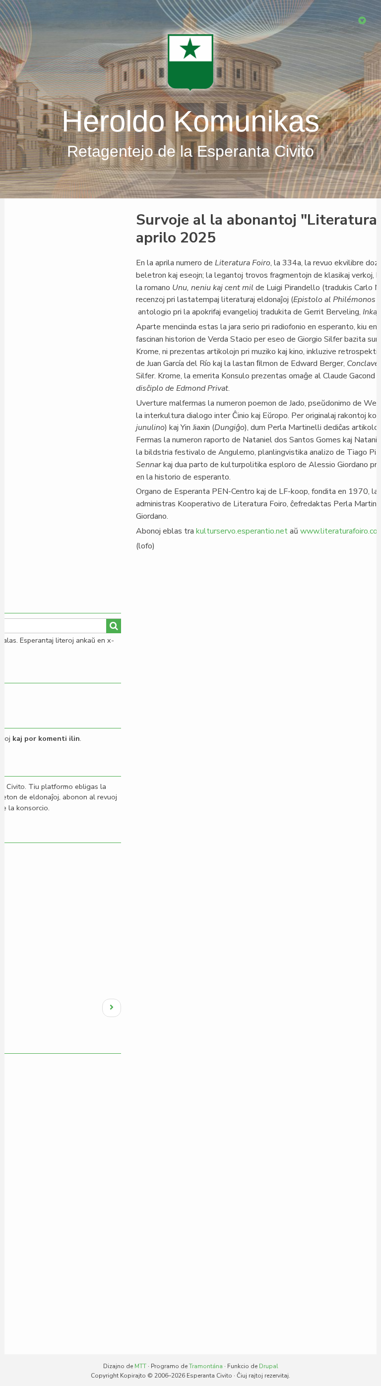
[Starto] (190, 62)
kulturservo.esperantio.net (242, 531)
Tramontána (206, 1366)
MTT (140, 1366)
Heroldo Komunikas (190, 121)
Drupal (268, 1366)
